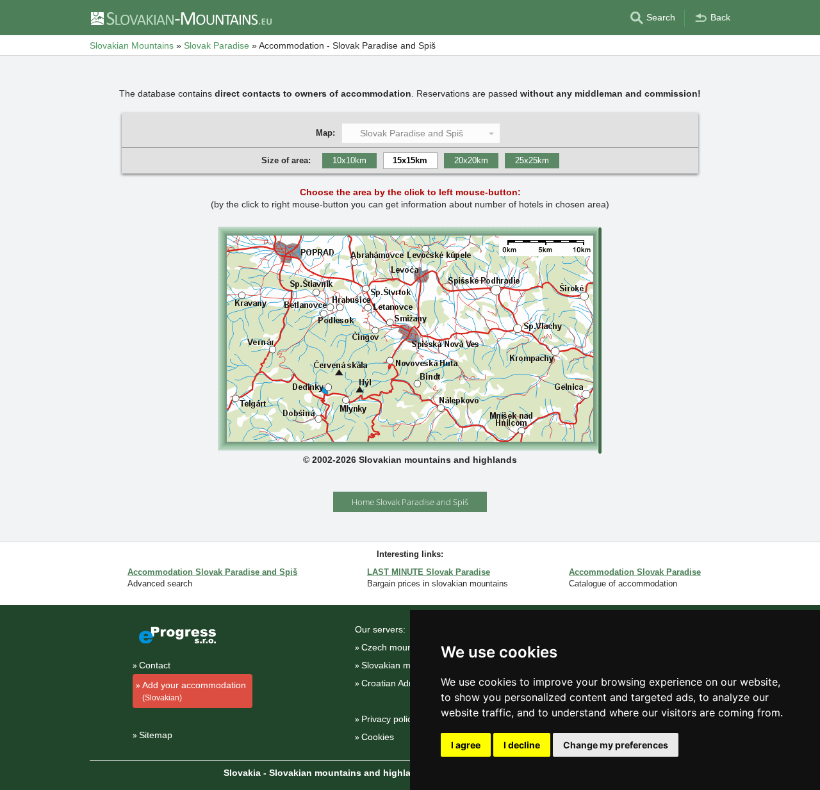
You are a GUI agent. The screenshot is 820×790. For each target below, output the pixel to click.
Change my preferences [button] (615, 744)
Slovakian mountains (403, 665)
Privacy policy (388, 719)
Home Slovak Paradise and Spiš (410, 502)
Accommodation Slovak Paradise (635, 572)
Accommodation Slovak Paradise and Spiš (212, 572)
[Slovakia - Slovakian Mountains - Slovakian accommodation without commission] (181, 18)
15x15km (410, 160)
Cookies (377, 737)
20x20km (471, 160)
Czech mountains (396, 647)
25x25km (532, 160)
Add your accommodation (194, 691)
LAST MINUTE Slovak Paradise (428, 572)
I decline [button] (522, 744)
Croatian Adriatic (394, 683)
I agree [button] (465, 744)
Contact (154, 665)
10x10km (349, 160)
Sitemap (155, 735)
